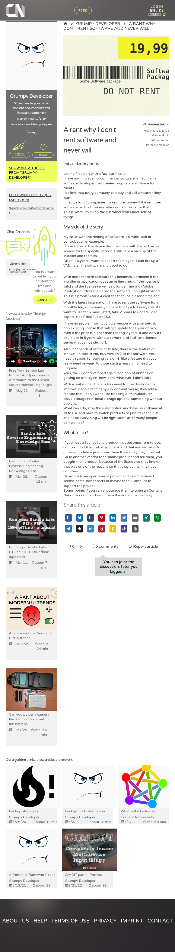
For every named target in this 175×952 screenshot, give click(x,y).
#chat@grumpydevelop (18, 270)
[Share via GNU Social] (101, 528)
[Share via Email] (135, 518)
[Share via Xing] (146, 518)
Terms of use (70, 921)
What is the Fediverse (138, 811)
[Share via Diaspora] (79, 528)
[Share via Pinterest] (101, 518)
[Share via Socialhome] (135, 528)
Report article (145, 546)
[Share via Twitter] (79, 518)
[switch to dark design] (160, 14)
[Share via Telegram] (68, 528)
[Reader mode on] (164, 14)
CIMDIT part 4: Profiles (83, 875)
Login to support (43, 155)
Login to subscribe (20, 155)
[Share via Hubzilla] (124, 528)
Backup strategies (23, 811)
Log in (157, 7)
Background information (85, 811)
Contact (160, 921)
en (152, 10)
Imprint (132, 921)
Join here (44, 300)
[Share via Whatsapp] (157, 518)
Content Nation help (137, 817)
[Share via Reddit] (124, 518)
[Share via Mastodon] (90, 528)
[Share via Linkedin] (112, 518)
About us (15, 921)
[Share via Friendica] (112, 528)
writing (31, 132)
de (161, 10)
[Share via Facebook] (68, 518)
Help (40, 921)
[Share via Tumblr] (90, 518)
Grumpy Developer (98, 23)
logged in (118, 571)
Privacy (105, 921)
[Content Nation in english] (65, 23)
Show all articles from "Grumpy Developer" (27, 173)
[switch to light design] (149, 14)
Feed (83, 11)
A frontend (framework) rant (32, 875)
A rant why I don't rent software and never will (110, 26)
